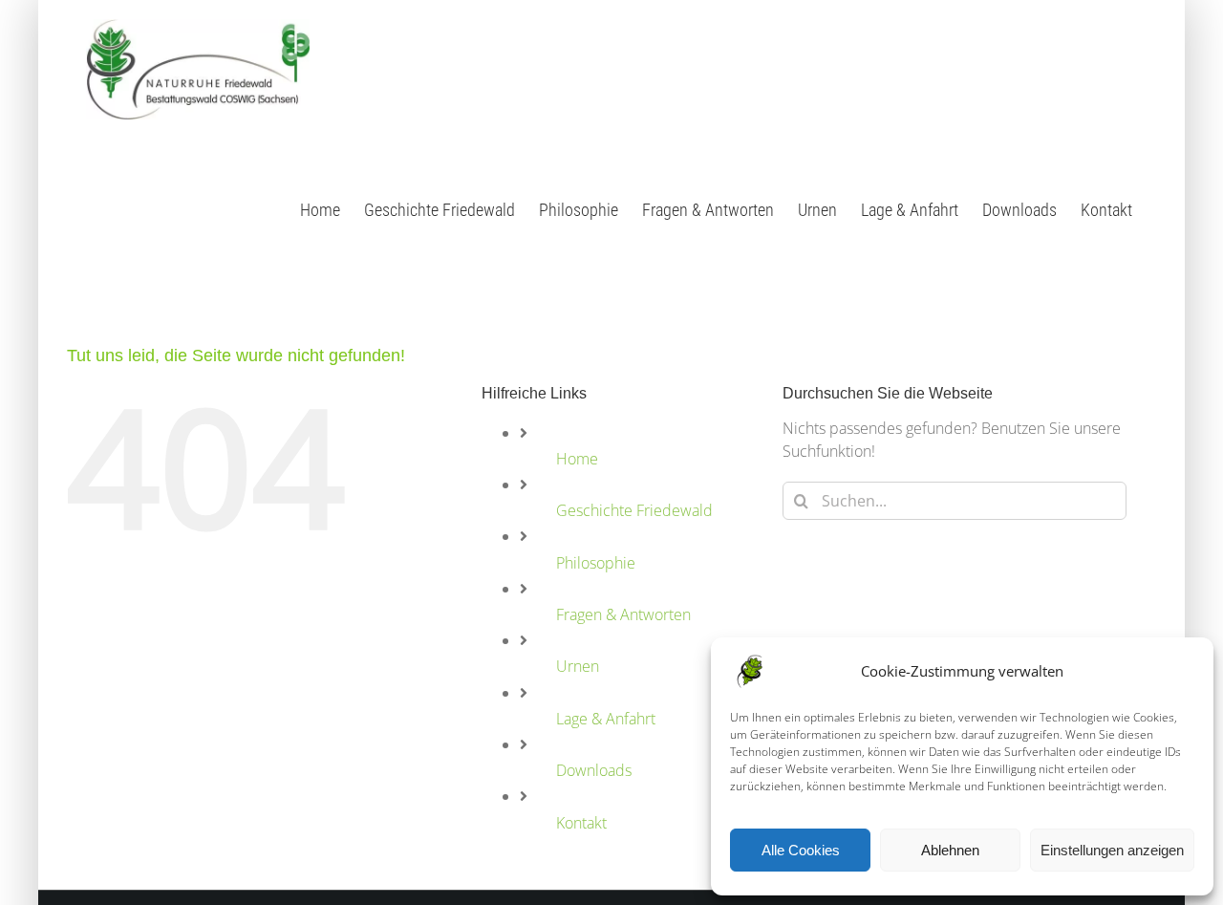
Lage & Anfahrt (605, 718)
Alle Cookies (801, 850)
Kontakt (581, 822)
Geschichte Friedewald (634, 510)
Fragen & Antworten (623, 614)
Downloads (594, 770)
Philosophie (595, 562)
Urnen (577, 666)
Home (577, 458)
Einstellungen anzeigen (1112, 850)
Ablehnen (950, 850)
